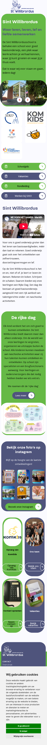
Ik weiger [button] (23, 731)
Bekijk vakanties (33, 624)
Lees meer (20, 395)
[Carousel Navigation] (23, 100)
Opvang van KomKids (11, 567)
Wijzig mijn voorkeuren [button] (24, 736)
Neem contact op (11, 623)
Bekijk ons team (33, 567)
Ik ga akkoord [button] (23, 726)
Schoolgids (23, 166)
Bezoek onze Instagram (20, 506)
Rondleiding (23, 186)
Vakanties (23, 176)
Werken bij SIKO (23, 195)
